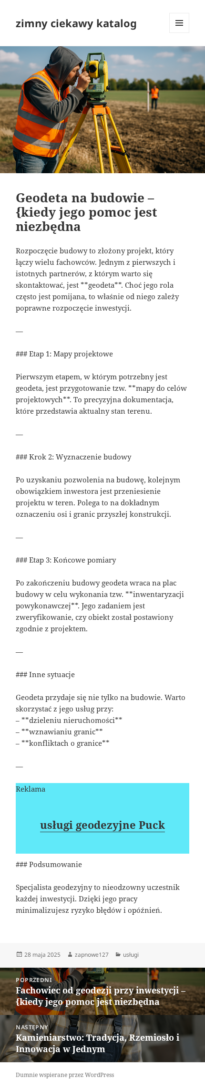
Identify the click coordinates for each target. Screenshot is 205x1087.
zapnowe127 (92, 955)
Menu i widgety (179, 32)
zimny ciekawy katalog (76, 23)
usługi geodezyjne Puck (102, 824)
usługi (131, 955)
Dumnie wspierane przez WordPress (65, 1075)
